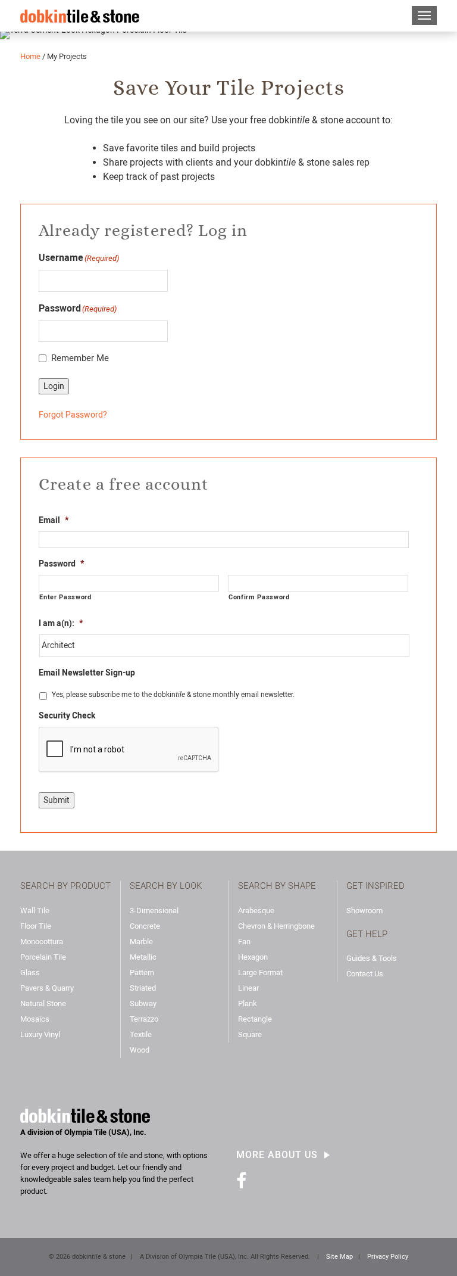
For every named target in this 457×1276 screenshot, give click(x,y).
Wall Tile (34, 910)
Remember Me (80, 358)
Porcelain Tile (43, 957)
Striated (143, 988)
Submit (56, 800)
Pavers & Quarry (47, 988)
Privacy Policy (387, 1257)
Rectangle (255, 1018)
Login (53, 386)
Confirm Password (259, 597)
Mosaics (34, 1018)
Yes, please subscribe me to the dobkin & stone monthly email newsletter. (173, 694)
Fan (244, 941)
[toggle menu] (424, 15)
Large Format (260, 972)
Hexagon (253, 957)
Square (250, 1034)
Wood (139, 1049)
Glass (30, 972)
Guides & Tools (371, 958)
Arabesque (256, 910)
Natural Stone (43, 1003)
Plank (247, 1003)
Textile (141, 1034)
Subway (143, 1003)
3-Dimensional (154, 910)
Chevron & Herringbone (276, 926)
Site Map (339, 1257)
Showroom (364, 910)
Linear (248, 988)
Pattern (142, 972)
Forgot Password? (73, 414)
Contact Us (364, 973)
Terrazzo (144, 1018)
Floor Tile (35, 926)
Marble (141, 941)
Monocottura (41, 941)
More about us (277, 1155)
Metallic (143, 957)
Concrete (145, 926)
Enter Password (65, 597)
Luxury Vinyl (40, 1034)
